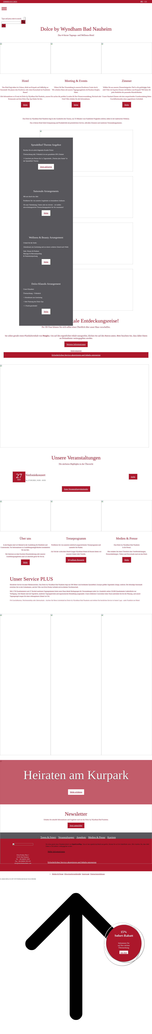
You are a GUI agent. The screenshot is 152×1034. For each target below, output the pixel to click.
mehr (133, 477)
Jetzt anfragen (46, 167)
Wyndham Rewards (76, 560)
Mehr (25, 105)
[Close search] (4, 25)
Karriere (111, 837)
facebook (20, 869)
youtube (25, 869)
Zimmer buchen (10, 1)
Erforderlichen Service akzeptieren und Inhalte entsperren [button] (76, 355)
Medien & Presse (96, 837)
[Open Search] (24, 19)
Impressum (85, 874)
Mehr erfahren (76, 792)
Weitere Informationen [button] (76, 344)
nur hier (123, 952)
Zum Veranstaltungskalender (76, 489)
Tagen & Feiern (48, 837)
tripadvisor (33, 869)
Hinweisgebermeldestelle (72, 874)
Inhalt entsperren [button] (76, 351)
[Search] (23, 22)
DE (142, 1)
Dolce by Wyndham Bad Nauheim (13, 11)
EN (146, 1)
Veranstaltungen (66, 837)
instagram (16, 869)
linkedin (29, 869)
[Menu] (4, 8)
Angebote (81, 837)
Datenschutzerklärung (97, 874)
